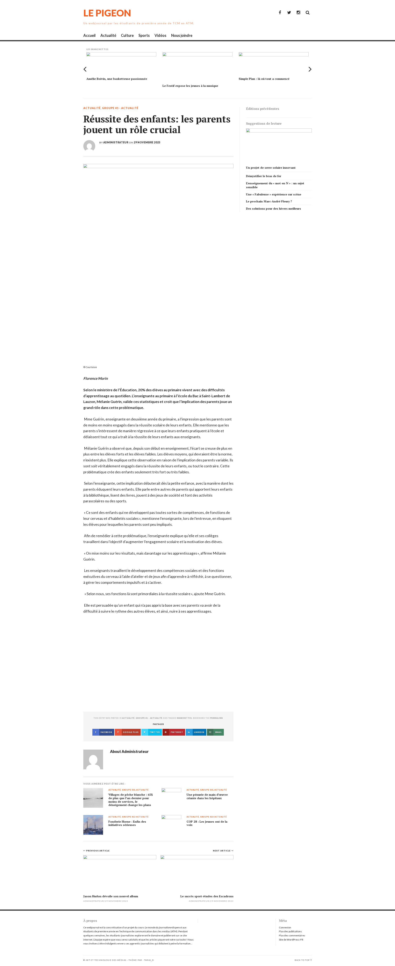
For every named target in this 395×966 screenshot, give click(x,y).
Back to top (302, 960)
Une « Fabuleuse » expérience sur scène (273, 194)
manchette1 (184, 718)
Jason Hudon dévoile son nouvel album (110, 896)
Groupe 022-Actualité (213, 817)
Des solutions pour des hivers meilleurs (273, 208)
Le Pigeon (107, 13)
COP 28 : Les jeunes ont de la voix (207, 823)
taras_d (149, 960)
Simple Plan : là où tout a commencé (264, 79)
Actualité (108, 35)
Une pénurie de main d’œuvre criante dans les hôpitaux (207, 796)
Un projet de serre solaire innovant (271, 168)
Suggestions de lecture (264, 123)
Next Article (222, 850)
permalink (216, 718)
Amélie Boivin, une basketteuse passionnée (116, 79)
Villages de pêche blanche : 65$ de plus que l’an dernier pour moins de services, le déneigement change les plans (130, 800)
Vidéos (160, 35)
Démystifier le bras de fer (263, 176)
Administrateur (116, 142)
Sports (144, 35)
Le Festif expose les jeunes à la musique (190, 86)
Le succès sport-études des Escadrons (207, 896)
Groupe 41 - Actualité (120, 108)
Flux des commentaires (292, 935)
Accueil (89, 35)
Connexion (285, 927)
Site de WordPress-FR (291, 939)
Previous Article (98, 850)
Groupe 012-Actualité (135, 817)
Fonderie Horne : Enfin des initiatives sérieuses (127, 823)
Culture (127, 35)
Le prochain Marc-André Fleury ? (269, 201)
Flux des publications (290, 931)
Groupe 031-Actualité (135, 790)
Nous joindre (181, 35)
